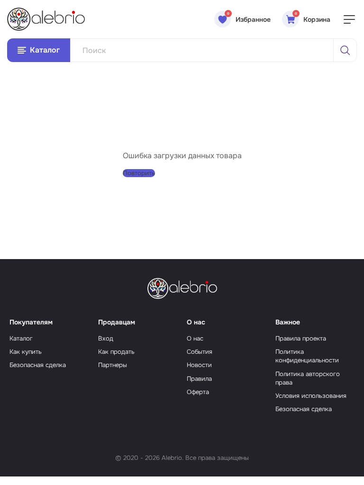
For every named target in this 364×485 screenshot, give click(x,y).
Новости (199, 365)
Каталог (21, 338)
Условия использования (310, 396)
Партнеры (112, 365)
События (199, 352)
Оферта (198, 392)
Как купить (25, 352)
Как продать (116, 352)
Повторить (139, 173)
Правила (199, 379)
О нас (195, 338)
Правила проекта (300, 338)
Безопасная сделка (37, 365)
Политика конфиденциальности (307, 356)
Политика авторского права (307, 378)
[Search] (345, 50)
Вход (105, 338)
